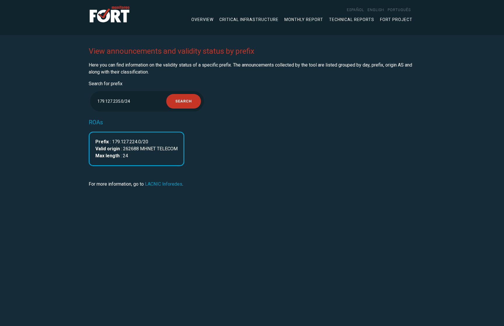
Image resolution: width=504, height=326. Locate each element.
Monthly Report (303, 19)
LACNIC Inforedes (163, 184)
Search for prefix (106, 83)
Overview (202, 19)
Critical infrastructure (249, 19)
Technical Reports (351, 19)
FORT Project (396, 19)
